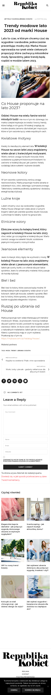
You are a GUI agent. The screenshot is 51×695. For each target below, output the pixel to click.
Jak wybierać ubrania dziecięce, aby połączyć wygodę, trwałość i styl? (38, 567)
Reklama (25, 671)
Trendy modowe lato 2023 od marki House (25, 28)
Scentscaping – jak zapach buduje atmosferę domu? (35, 526)
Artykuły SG (9, 19)
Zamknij (14, 690)
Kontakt (25, 674)
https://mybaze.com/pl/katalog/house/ (20, 338)
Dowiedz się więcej (32, 690)
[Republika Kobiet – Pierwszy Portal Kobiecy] (25, 5)
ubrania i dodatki (24, 350)
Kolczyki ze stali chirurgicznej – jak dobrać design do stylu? (12, 604)
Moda (16, 19)
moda (8, 350)
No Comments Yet (15, 392)
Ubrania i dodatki (25, 19)
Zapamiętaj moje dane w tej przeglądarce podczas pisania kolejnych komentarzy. (22, 460)
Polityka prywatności (25, 677)
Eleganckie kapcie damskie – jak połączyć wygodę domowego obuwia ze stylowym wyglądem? (11, 529)
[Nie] (48, 686)
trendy (13, 350)
